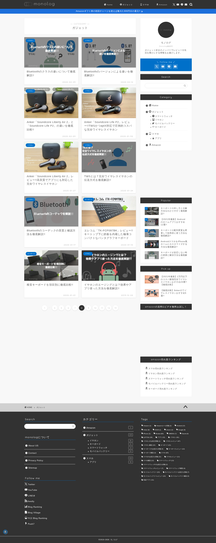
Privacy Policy (35, 460)
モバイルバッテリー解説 (180, 476)
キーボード (160, 127)
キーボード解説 (149, 453)
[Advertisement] (166, 174)
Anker (146, 430)
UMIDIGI (173, 434)
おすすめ (147, 437)
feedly (31, 501)
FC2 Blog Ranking (37, 518)
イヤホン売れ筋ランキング (161, 373)
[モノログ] (39, 7)
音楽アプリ (148, 480)
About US (33, 446)
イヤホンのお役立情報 (151, 441)
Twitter (31, 484)
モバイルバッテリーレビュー (154, 476)
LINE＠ (31, 496)
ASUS (158, 430)
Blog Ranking (35, 507)
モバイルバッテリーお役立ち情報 (177, 472)
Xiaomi (185, 434)
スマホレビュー (173, 456)
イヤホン (159, 120)
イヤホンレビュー (172, 441)
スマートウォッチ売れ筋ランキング (166, 379)
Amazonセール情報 (163, 425)
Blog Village (34, 513)
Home (110, 5)
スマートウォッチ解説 (176, 468)
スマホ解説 (148, 460)
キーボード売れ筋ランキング (162, 389)
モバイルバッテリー (165, 123)
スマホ (146, 5)
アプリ (158, 138)
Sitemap (32, 468)
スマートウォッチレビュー (153, 468)
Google (181, 430)
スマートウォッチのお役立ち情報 (155, 464)
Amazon (163, 5)
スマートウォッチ (164, 116)
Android (181, 425)
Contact (32, 453)
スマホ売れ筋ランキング (160, 368)
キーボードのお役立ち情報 (153, 449)
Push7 (31, 524)
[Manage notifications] (5, 531)
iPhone (146, 434)
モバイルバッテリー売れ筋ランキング (167, 384)
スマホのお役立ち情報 (152, 456)
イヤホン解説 (149, 445)
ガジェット (128, 5)
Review (160, 434)
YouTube (32, 490)
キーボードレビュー (176, 449)
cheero (169, 430)
